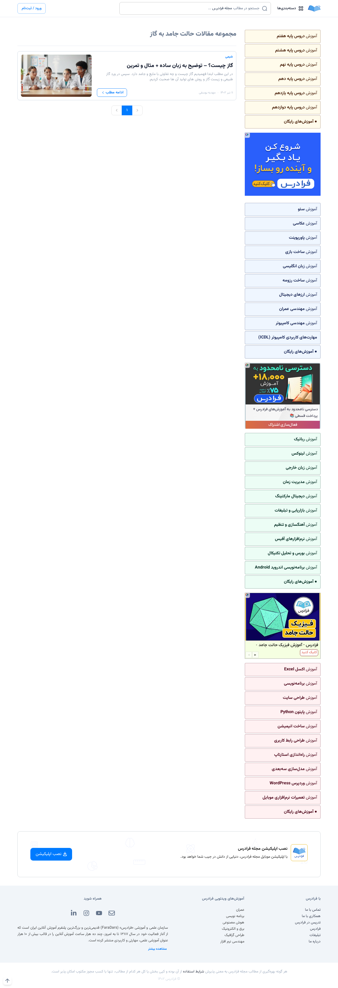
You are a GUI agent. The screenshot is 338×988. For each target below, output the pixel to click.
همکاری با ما (311, 916)
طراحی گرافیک (234, 935)
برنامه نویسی (235, 916)
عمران (240, 910)
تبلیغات (315, 935)
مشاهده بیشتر (157, 949)
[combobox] (192, 8)
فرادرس (315, 929)
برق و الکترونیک (233, 929)
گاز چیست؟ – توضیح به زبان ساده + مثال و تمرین (180, 65)
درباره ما (315, 941)
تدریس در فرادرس (308, 922)
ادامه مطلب (115, 93)
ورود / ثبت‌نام (31, 8)
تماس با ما (313, 910)
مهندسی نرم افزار (232, 941)
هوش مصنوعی (233, 922)
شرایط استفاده (193, 972)
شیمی (229, 56)
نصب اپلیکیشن (49, 854)
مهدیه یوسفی (207, 92)
